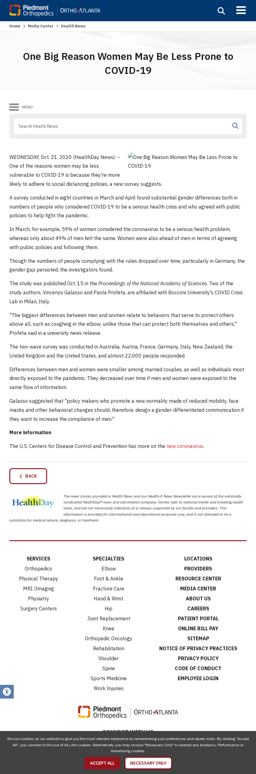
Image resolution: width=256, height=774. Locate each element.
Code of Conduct (198, 668)
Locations (198, 558)
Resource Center (198, 578)
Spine (108, 668)
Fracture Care (108, 588)
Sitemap (198, 638)
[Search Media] (235, 126)
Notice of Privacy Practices (198, 648)
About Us (198, 598)
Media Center (40, 26)
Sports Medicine (109, 678)
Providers (198, 568)
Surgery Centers (38, 608)
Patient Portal (198, 618)
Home (14, 26)
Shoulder (108, 658)
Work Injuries (109, 688)
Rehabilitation (108, 648)
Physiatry (38, 598)
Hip (108, 608)
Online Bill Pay (198, 628)
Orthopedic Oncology (108, 638)
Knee (108, 628)
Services (38, 558)
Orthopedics (38, 568)
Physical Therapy (38, 578)
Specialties (108, 558)
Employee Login (198, 678)
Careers (198, 608)
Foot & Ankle (108, 578)
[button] (221, 11)
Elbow (108, 568)
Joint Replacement (108, 618)
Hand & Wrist (108, 598)
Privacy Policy (198, 658)
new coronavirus (184, 446)
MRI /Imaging (38, 588)
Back (29, 476)
